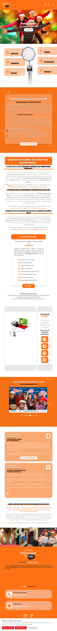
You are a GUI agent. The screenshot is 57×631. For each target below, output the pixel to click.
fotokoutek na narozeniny (39, 187)
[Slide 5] (33, 415)
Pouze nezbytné (20, 627)
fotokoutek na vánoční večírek (28, 511)
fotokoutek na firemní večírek (25, 114)
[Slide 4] (30, 415)
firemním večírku (8, 566)
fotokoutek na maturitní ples (30, 507)
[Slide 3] (27, 415)
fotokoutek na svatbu (18, 509)
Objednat (28, 30)
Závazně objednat (28, 144)
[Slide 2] (24, 415)
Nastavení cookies (33, 627)
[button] (53, 4)
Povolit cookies (8, 627)
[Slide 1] (21, 415)
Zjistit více (30, 624)
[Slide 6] (36, 415)
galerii (25, 514)
